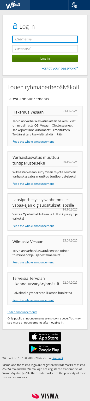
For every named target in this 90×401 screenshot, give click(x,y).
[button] (77, 5)
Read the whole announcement (33, 141)
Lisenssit (57, 358)
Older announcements (22, 312)
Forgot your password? (60, 68)
